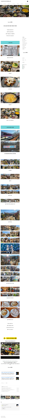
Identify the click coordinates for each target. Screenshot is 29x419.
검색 (25, 1)
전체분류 (23, 37)
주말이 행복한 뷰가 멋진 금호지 (4, 391)
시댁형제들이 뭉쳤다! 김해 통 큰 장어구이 (5, 388)
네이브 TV (9, 3)
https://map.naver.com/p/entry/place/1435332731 (7, 371)
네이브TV (22, 3)
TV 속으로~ (23, 46)
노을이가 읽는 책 (24, 45)
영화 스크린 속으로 (24, 40)
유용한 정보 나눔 (24, 47)
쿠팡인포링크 (26, 3)
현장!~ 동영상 (23, 39)
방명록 (18, 3)
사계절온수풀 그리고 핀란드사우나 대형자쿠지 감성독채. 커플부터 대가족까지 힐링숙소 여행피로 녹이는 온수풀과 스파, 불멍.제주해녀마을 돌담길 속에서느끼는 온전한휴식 (7, 379)
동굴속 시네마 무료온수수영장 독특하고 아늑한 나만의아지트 (7, 372)
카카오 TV (13, 3)
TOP (27, 416)
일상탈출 (2, 386)
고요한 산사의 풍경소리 (6, 1)
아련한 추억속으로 (24, 44)
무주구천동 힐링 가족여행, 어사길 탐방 (5, 390)
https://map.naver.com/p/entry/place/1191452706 (7, 376)
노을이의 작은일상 (24, 38)
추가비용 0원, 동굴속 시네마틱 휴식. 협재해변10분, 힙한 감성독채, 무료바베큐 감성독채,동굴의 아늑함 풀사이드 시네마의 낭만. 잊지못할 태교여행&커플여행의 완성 (7, 374)
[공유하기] (3, 383)
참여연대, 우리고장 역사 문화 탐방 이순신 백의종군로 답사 (7, 389)
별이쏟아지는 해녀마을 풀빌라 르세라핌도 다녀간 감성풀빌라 (7, 377)
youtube (5, 3)
